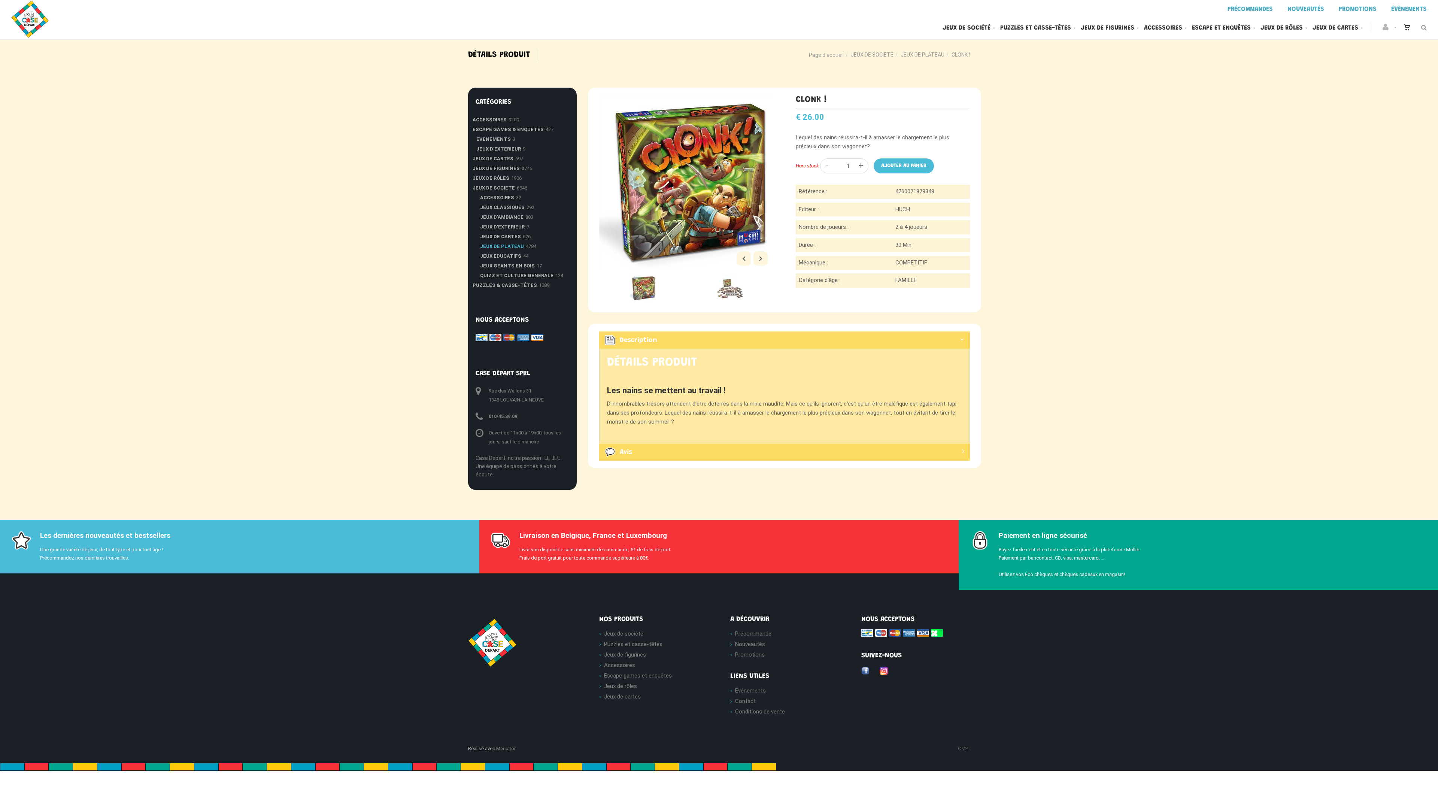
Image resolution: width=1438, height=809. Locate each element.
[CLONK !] (686, 100)
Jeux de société (966, 28)
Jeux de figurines (1107, 28)
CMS (963, 748)
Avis (626, 452)
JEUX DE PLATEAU (922, 55)
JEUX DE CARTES (493, 158)
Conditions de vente (760, 711)
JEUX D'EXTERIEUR (498, 149)
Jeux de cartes (1335, 28)
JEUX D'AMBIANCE (502, 217)
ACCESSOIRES (490, 119)
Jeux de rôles (1281, 28)
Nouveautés (750, 644)
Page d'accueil (826, 55)
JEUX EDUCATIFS (500, 256)
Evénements (750, 690)
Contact (745, 701)
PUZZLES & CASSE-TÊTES (505, 285)
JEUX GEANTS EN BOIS (507, 266)
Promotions (750, 654)
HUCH (902, 209)
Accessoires (1163, 28)
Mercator (506, 748)
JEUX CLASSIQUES (502, 207)
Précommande (753, 633)
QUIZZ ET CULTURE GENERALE (516, 275)
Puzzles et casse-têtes (1035, 28)
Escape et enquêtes (1221, 28)
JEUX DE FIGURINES (496, 168)
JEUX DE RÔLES (491, 178)
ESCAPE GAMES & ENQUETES (508, 129)
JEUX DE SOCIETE (872, 55)
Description (638, 340)
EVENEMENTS (493, 139)
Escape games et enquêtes (638, 675)
